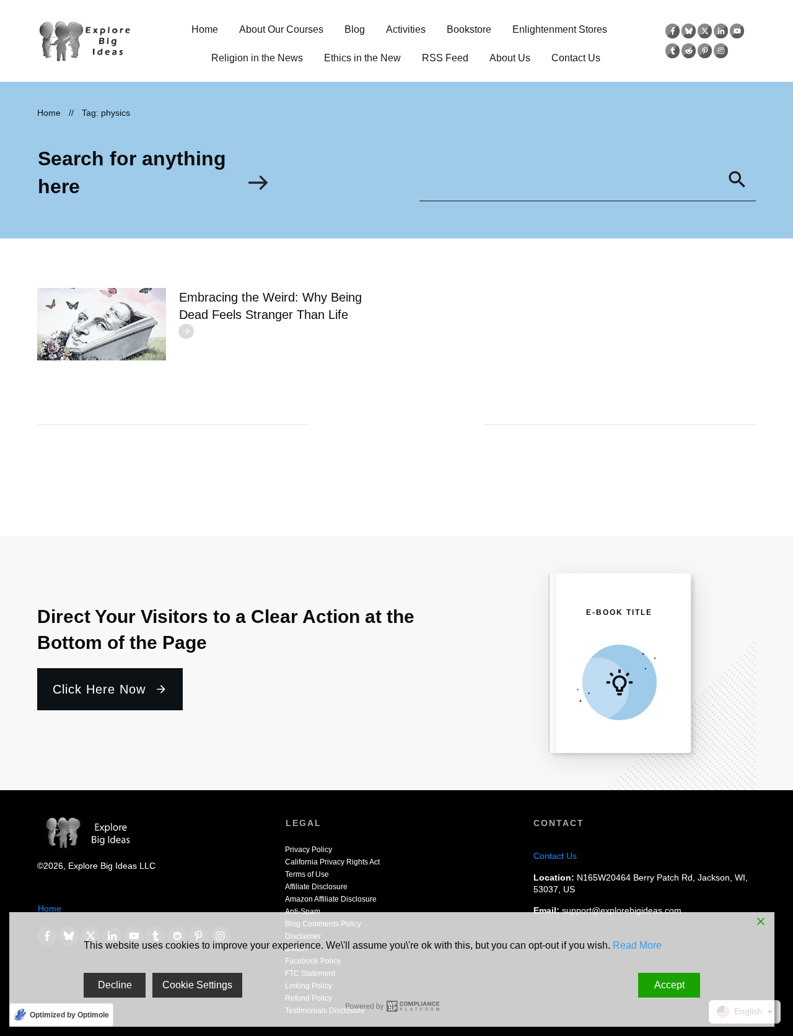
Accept (669, 985)
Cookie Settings (197, 985)
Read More (637, 945)
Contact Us (555, 856)
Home (49, 908)
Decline (115, 985)
